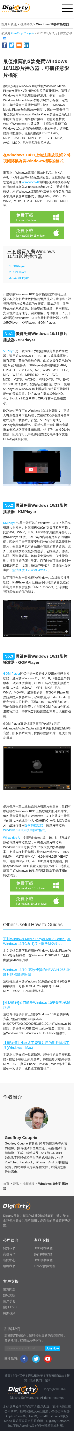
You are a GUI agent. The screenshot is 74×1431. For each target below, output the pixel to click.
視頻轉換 (26, 24)
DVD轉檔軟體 (43, 1248)
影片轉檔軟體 (34, 825)
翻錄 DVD (10, 1307)
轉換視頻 (9, 1313)
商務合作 (9, 1254)
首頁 (4, 24)
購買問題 (9, 1289)
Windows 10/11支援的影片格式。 (25, 830)
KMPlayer (9, 523)
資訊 (14, 24)
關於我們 (9, 1248)
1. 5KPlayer (17, 266)
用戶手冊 (9, 1301)
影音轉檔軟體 (43, 1254)
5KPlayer (9, 351)
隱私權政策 (35, 1375)
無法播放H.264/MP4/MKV (29, 570)
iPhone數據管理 (44, 1266)
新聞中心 (9, 1260)
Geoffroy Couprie (22, 33)
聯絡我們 (9, 1266)
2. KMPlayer (17, 272)
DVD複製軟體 (43, 1260)
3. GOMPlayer (19, 278)
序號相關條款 (55, 1375)
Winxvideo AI (30, 182)
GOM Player (11, 673)
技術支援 (9, 1295)
